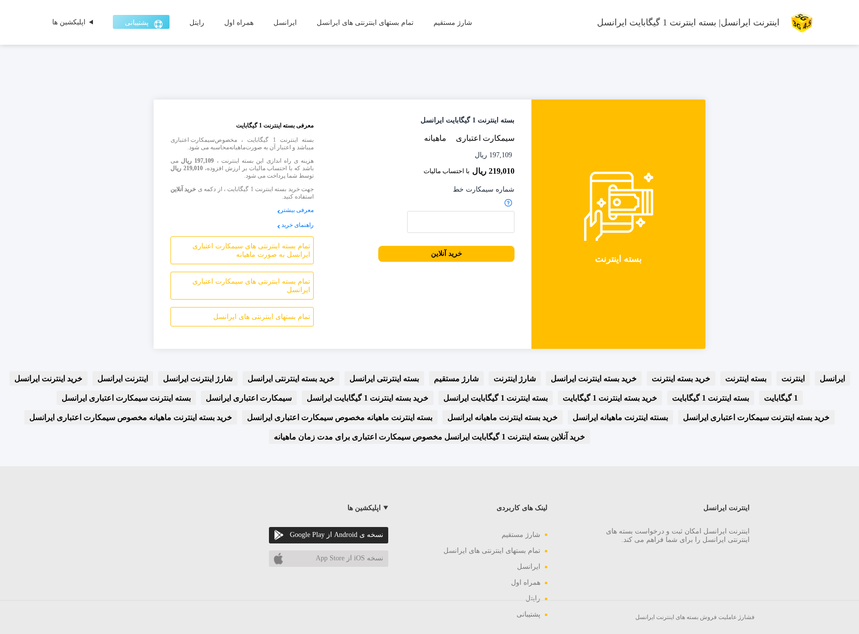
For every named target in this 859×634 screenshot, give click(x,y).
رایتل (196, 22)
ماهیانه (435, 138)
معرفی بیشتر (297, 210)
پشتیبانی (137, 22)
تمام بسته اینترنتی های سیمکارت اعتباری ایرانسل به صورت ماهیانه (251, 250)
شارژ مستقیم (452, 22)
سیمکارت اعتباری (485, 138)
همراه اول (239, 22)
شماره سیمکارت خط (484, 189)
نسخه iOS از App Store (349, 558)
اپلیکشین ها (69, 22)
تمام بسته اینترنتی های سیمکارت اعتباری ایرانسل (251, 286)
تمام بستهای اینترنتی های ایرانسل (365, 22)
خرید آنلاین (446, 253)
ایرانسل (285, 22)
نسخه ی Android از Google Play (336, 534)
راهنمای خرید (297, 224)
